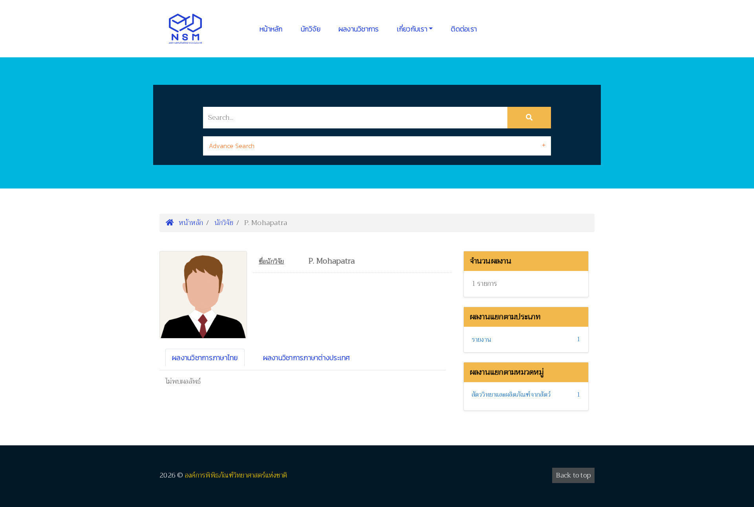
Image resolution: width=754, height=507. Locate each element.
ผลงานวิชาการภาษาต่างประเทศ (306, 357)
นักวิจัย (310, 29)
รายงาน (482, 339)
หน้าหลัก (271, 29)
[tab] (377, 146)
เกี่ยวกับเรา (412, 29)
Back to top (573, 475)
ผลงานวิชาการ (359, 29)
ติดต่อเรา (464, 29)
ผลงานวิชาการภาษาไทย (205, 357)
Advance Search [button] (232, 145)
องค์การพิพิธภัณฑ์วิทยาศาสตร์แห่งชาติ (236, 475)
